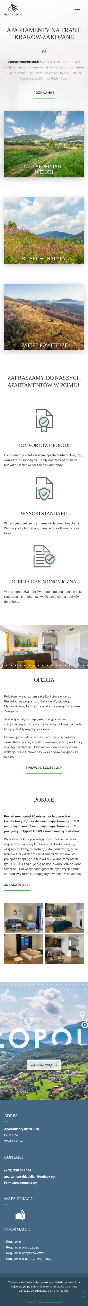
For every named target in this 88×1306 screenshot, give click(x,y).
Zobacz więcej (17, 885)
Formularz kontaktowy (20, 1183)
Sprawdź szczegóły (44, 768)
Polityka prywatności (50, 1298)
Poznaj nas (44, 93)
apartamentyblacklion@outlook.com (31, 1176)
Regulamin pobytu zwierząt (25, 1253)
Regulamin (13, 1242)
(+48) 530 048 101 (17, 1170)
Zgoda (30, 1298)
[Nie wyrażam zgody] (83, 1293)
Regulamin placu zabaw (22, 1247)
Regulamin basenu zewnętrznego (29, 1259)
